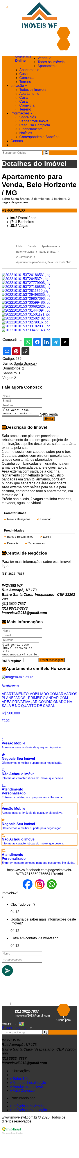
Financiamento (31, 129)
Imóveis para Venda (28, 1106)
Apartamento (47, 66)
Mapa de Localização (29, 1083)
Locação (18, 85)
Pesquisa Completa (34, 125)
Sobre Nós (27, 117)
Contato (17, 141)
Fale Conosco (23, 1090)
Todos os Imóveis (51, 62)
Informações (21, 113)
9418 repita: (11, 661)
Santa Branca (25, 363)
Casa (23, 74)
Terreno (25, 82)
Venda (43, 58)
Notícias (25, 133)
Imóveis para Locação (29, 1110)
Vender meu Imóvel (34, 121)
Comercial (27, 78)
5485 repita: (49, 414)
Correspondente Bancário (39, 137)
